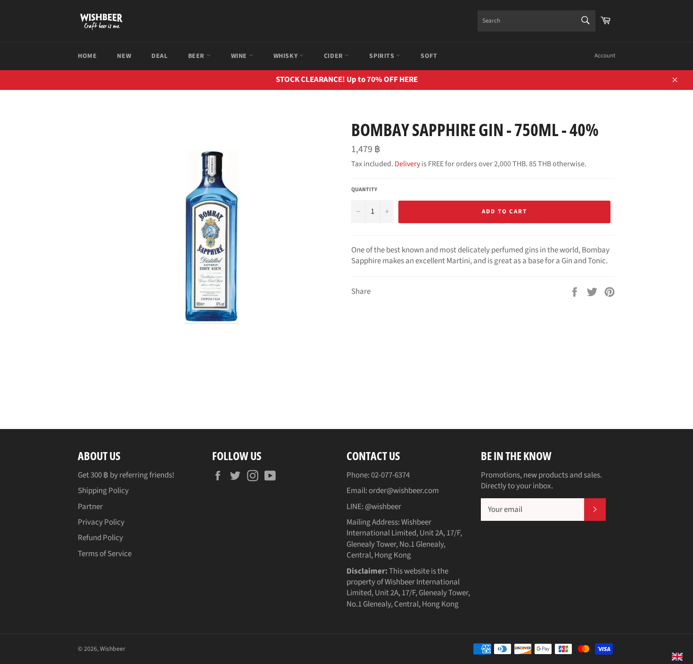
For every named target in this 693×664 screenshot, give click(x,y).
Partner (90, 506)
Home (87, 56)
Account (604, 55)
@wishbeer (383, 506)
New (124, 56)
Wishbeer (112, 648)
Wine (240, 56)
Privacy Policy (101, 522)
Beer (197, 56)
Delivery (407, 164)
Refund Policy (100, 537)
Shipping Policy (103, 490)
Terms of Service (105, 553)
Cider (334, 56)
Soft (429, 56)
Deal (159, 56)
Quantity (364, 190)
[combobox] (536, 21)
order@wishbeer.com (404, 490)
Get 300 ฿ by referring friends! (126, 475)
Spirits (382, 56)
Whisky (286, 56)
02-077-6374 (390, 475)
